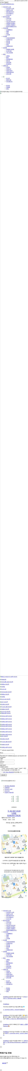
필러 (7, 961)
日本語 (8, 989)
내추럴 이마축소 (10, 927)
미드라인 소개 (8, 789)
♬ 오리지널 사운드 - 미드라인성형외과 (14, 1009)
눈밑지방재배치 (10, 941)
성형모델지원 (10, 976)
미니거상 (8, 923)
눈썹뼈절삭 (9, 933)
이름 (1, 758)
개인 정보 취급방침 (8, 772)
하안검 (8, 945)
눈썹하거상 (9, 943)
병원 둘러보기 (10, 915)
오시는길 (7, 791)
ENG (7, 991)
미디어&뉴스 (9, 917)
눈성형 (5, 940)
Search (6, 2)
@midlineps (6, 996)
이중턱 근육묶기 (10, 928)
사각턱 (8, 938)
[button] (14, 811)
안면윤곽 (5, 932)
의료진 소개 (9, 914)
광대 (7, 936)
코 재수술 (9, 954)
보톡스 (8, 959)
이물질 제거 (9, 950)
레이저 (8, 964)
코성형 (5, 951)
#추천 (6, 1033)
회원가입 (8, 982)
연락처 (2, 762)
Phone (1, 752)
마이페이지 (9, 984)
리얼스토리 (9, 974)
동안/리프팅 (6, 920)
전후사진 (8, 972)
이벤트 (8, 971)
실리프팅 (8, 966)
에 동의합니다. (12, 772)
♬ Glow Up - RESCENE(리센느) (18, 1018)
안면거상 (8, 922)
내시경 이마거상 (10, 925)
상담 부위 (3, 765)
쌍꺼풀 (8, 946)
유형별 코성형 (10, 953)
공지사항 (8, 977)
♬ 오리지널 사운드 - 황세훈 (13, 998)
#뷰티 (7, 1018)
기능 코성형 (9, 956)
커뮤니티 (5, 969)
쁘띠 (4, 958)
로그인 (8, 981)
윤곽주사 (8, 968)
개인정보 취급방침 (10, 786)
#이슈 (24, 996)
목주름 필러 (9, 963)
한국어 (8, 988)
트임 (7, 948)
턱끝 (7, 935)
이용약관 (7, 787)
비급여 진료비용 (9, 792)
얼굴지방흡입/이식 (11, 930)
